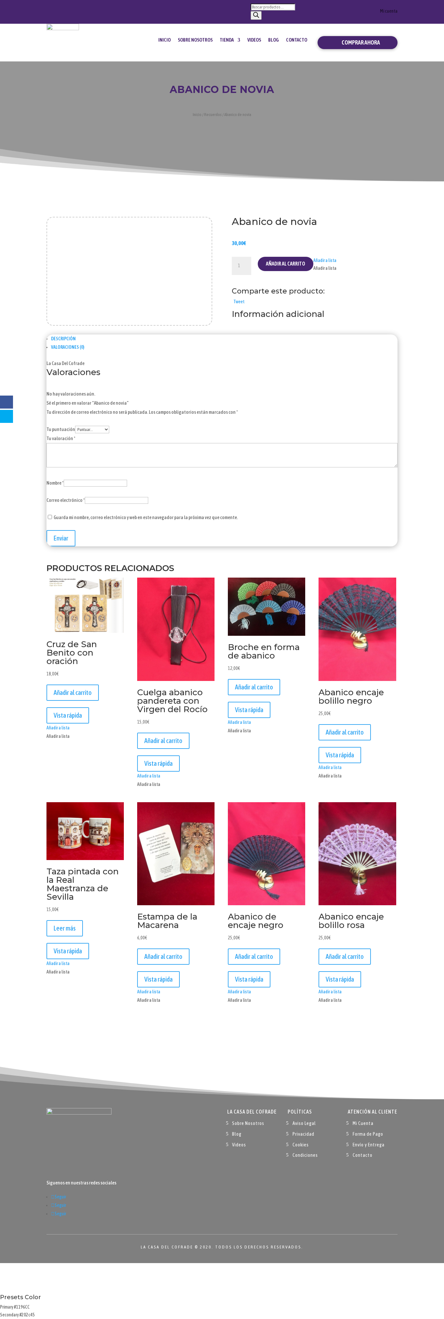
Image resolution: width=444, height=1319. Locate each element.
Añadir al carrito (285, 264)
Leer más (65, 928)
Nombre (55, 483)
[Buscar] (256, 15)
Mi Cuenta (363, 1123)
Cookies (301, 1144)
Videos (254, 40)
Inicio (164, 40)
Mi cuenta (389, 11)
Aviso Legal (304, 1123)
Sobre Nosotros (195, 40)
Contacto (296, 40)
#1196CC (22, 1307)
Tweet (238, 301)
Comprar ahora (361, 42)
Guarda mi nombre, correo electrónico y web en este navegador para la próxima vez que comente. (146, 517)
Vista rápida (68, 715)
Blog (273, 40)
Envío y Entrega (369, 1144)
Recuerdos (213, 114)
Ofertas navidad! (82, 10)
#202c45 (27, 1314)
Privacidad (303, 1134)
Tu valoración (60, 438)
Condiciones (305, 1155)
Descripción (63, 338)
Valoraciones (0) (67, 347)
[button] (324, 260)
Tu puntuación (60, 429)
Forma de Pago (368, 1134)
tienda (227, 40)
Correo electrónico (65, 500)
